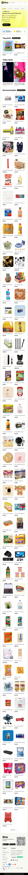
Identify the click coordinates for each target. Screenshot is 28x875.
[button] (8, 48)
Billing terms (5, 859)
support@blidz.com (19, 850)
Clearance (23, 8)
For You (4, 8)
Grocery (10, 8)
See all (23, 59)
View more (13, 829)
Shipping (4, 854)
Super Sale (16, 8)
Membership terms (6, 852)
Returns (4, 856)
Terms (4, 850)
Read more (5, 24)
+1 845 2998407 (19, 852)
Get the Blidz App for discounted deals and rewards (14, 873)
